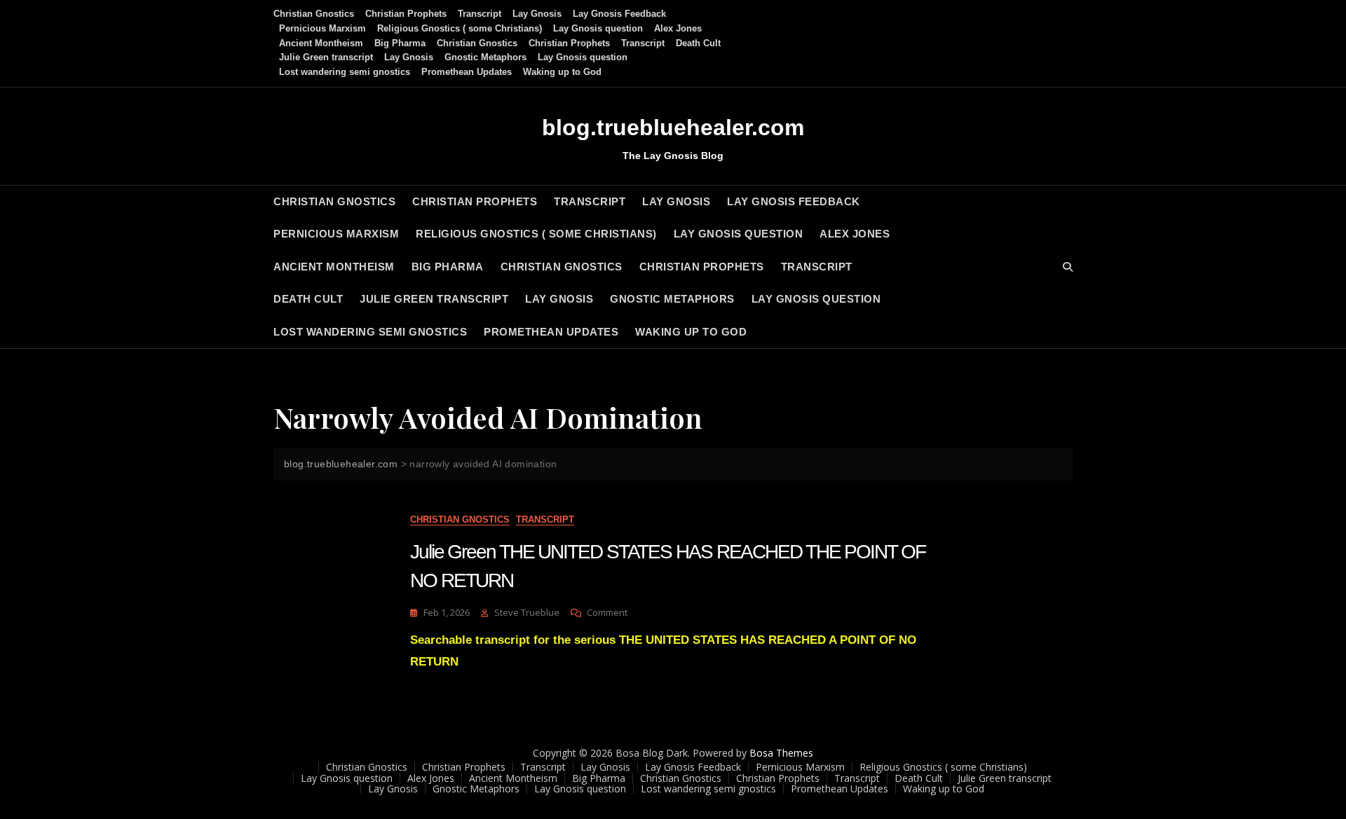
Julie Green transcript (326, 57)
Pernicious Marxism (322, 28)
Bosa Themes (781, 752)
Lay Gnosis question (598, 28)
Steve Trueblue (526, 612)
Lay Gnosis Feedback (619, 13)
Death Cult (698, 43)
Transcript (479, 13)
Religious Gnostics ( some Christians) (459, 28)
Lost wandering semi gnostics (344, 72)
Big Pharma (400, 43)
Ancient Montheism (321, 43)
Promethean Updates (466, 72)
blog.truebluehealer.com (673, 127)
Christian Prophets (406, 13)
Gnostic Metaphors (485, 57)
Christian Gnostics (313, 13)
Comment (607, 612)
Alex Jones (678, 28)
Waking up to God (562, 72)
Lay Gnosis (537, 13)
